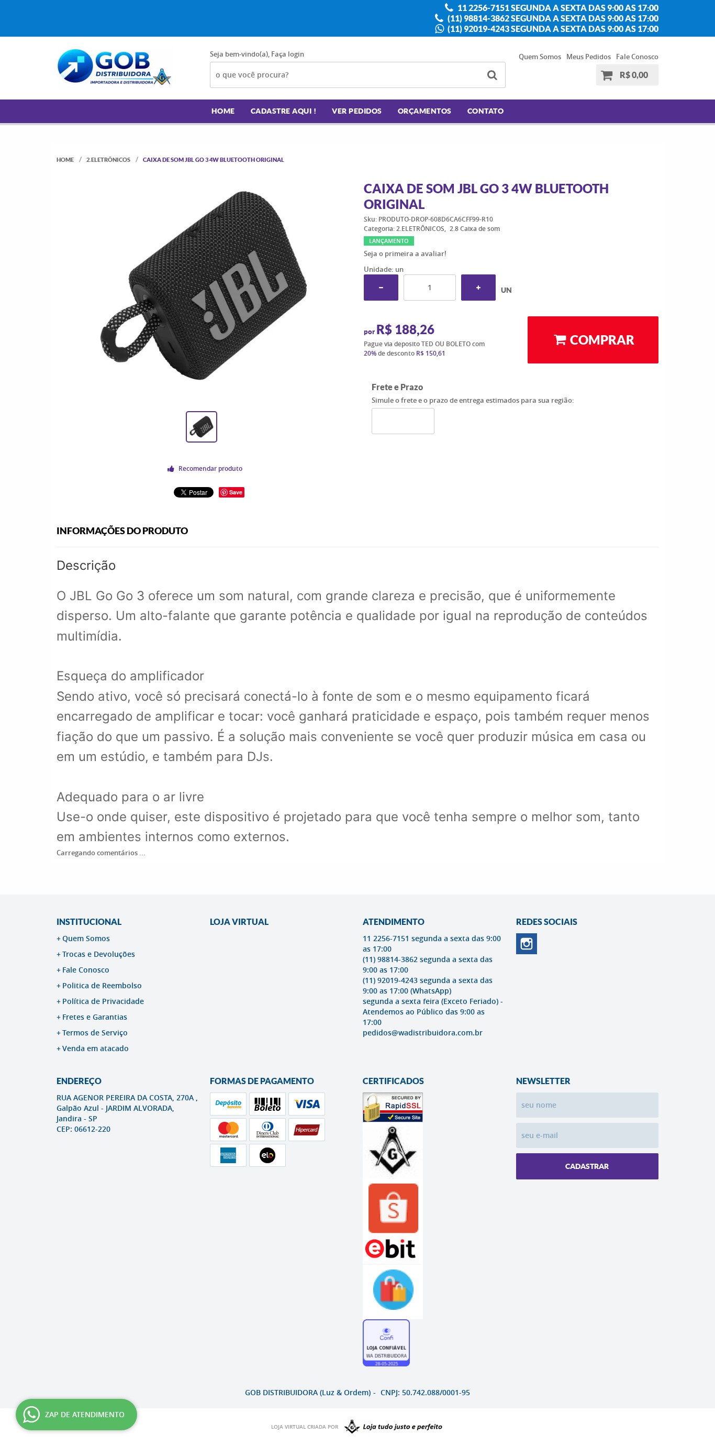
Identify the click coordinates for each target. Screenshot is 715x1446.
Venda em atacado (95, 1048)
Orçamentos (425, 111)
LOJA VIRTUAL (239, 921)
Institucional (89, 921)
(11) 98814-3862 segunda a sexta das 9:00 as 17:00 (552, 18)
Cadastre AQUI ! (284, 111)
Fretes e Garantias (94, 1017)
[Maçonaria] (391, 1427)
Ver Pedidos (357, 111)
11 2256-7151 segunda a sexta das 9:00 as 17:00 (557, 8)
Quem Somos (540, 56)
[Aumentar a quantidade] (478, 287)
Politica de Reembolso (102, 985)
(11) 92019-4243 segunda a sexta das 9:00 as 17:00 (552, 29)
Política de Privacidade (103, 1001)
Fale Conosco (637, 56)
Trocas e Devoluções (98, 954)
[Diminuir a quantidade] (381, 287)
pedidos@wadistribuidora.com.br (423, 1032)
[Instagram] (526, 943)
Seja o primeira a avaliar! (405, 253)
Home (223, 111)
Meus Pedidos (588, 56)
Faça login (287, 54)
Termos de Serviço (95, 1032)
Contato (485, 111)
